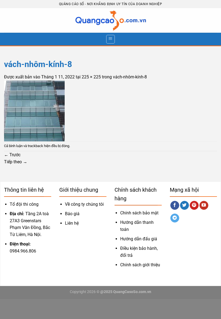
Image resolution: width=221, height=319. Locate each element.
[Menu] (110, 39)
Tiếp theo (15, 161)
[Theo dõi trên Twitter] (184, 205)
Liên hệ (72, 223)
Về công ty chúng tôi (84, 204)
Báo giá (72, 213)
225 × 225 (91, 76)
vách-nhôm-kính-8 (130, 76)
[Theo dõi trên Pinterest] (194, 205)
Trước (12, 154)
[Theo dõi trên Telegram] (174, 218)
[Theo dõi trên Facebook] (174, 205)
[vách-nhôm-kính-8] (34, 110)
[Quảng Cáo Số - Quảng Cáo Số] (110, 20)
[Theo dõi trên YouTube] (203, 205)
